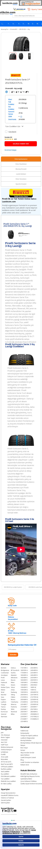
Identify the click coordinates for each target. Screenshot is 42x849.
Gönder (13, 654)
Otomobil (13, 29)
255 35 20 (22, 29)
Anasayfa (4, 29)
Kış (29, 29)
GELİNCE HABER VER (21, 144)
